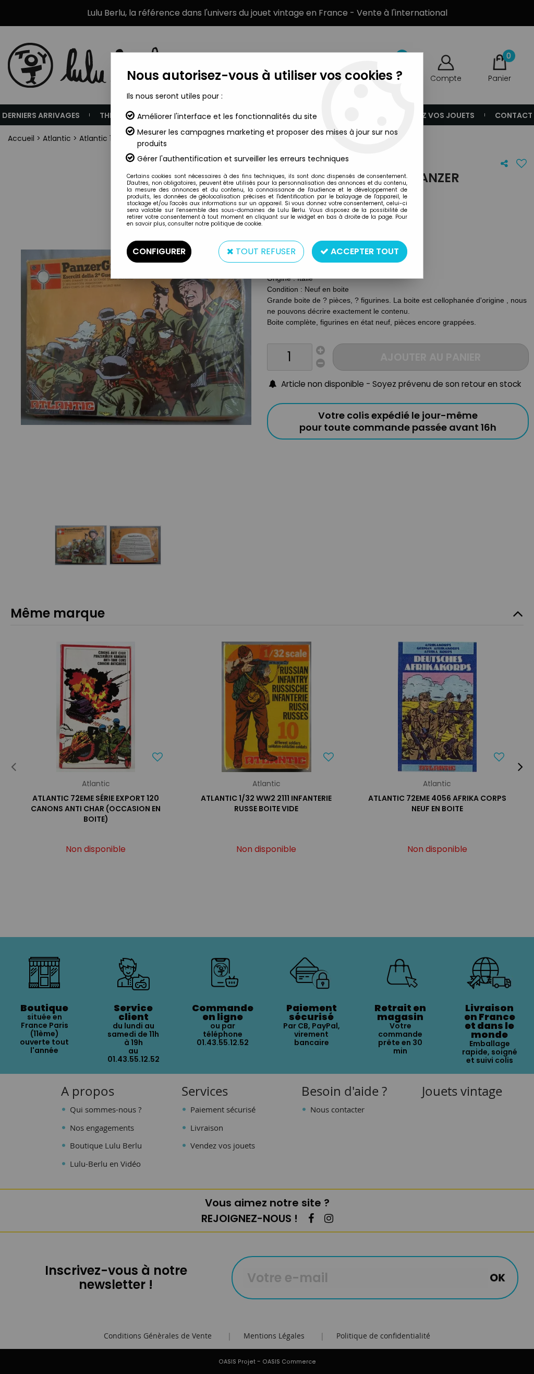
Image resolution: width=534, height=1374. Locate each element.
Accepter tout (364, 251)
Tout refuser (265, 251)
